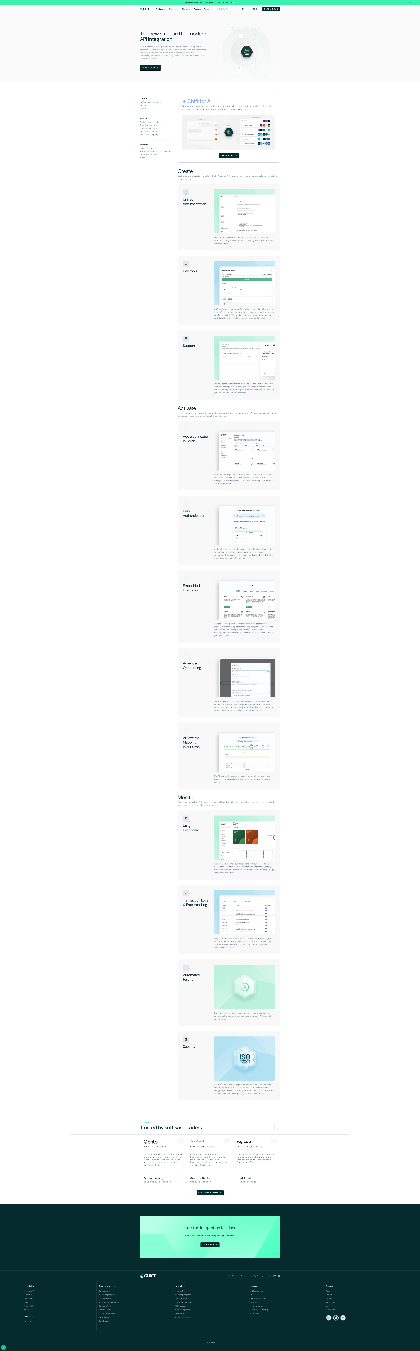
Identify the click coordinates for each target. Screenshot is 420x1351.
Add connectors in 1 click (151, 122)
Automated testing (148, 154)
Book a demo (271, 9)
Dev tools (144, 105)
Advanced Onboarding (150, 131)
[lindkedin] (274, 1276)
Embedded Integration (150, 128)
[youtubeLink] (278, 1276)
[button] (161, 9)
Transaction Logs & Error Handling (155, 151)
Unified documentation (150, 102)
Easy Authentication (149, 125)
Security (144, 158)
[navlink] (146, 9)
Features (197, 9)
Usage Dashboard (148, 148)
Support (143, 108)
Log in (255, 9)
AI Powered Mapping (149, 135)
